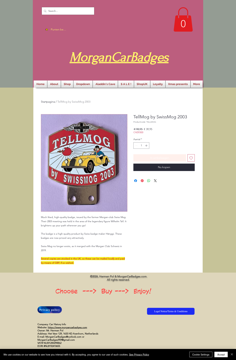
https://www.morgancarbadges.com (67, 327)
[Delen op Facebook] (136, 181)
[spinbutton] (141, 146)
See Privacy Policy (139, 354)
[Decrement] (136, 146)
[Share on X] (155, 181)
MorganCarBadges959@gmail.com (56, 339)
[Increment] (146, 146)
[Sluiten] (232, 354)
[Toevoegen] (191, 158)
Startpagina (48, 101)
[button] (183, 19)
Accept (221, 354)
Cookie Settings (200, 354)
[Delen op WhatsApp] (149, 181)
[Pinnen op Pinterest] (142, 181)
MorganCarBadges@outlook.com (63, 336)
